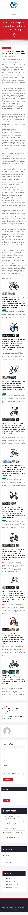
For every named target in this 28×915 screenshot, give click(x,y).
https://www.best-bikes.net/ (13, 881)
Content (23, 907)
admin (5, 56)
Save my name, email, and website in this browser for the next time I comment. (13, 774)
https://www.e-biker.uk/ (12, 884)
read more (7, 318)
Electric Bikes (12, 56)
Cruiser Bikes (8, 859)
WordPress (13, 907)
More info (4, 311)
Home (14, 33)
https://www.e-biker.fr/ (11, 887)
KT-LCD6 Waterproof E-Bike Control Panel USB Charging (14, 35)
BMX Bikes (7, 855)
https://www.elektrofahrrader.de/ (14, 878)
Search (5, 789)
